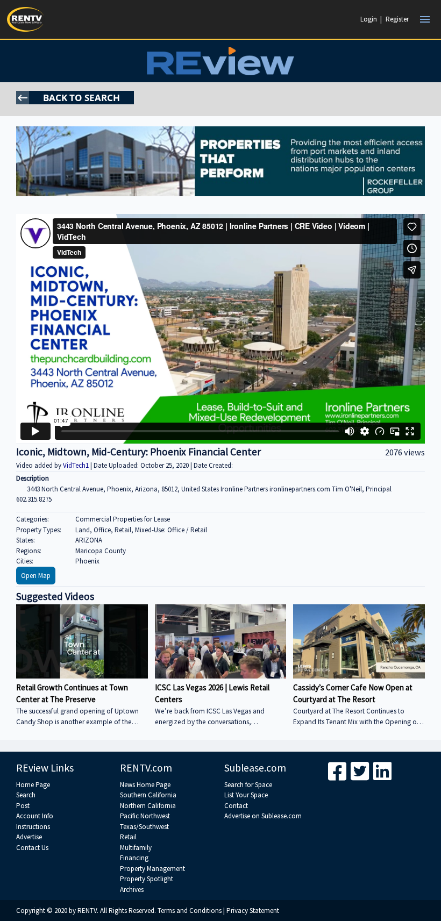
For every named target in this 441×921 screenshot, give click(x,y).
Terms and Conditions (190, 910)
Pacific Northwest (145, 815)
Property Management (152, 868)
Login (368, 19)
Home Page (33, 784)
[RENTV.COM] (26, 19)
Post (23, 805)
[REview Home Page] (220, 61)
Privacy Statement (252, 910)
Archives (132, 889)
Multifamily (136, 847)
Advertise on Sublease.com (263, 815)
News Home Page (145, 784)
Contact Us (32, 847)
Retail (128, 836)
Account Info (34, 815)
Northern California (148, 805)
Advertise (29, 836)
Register (397, 19)
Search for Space (248, 784)
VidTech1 (76, 465)
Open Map (36, 575)
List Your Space (246, 794)
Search (25, 794)
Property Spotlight (146, 878)
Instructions (33, 826)
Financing (134, 857)
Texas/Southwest (144, 826)
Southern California (148, 794)
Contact (236, 805)
